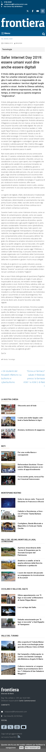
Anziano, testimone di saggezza (31, 430)
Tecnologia (11, 359)
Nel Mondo (4, 39)
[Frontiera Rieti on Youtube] (38, 11)
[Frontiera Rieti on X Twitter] (27, 11)
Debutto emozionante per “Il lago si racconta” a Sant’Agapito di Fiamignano (31, 622)
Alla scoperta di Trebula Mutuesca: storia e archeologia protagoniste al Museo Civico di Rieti (31, 644)
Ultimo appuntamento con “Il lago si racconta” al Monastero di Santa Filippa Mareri (30, 597)
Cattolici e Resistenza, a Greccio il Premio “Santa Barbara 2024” (30, 513)
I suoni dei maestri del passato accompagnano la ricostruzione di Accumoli (31, 575)
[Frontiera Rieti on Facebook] (32, 11)
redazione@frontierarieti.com (15, 4)
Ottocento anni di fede (27, 406)
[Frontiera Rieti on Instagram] (43, 11)
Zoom (11, 39)
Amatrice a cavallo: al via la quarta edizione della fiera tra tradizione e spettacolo (30, 563)
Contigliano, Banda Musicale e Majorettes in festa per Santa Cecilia (30, 525)
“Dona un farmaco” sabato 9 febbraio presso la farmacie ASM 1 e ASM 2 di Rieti (34, 378)
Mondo (5, 359)
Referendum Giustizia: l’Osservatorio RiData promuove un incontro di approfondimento (31, 467)
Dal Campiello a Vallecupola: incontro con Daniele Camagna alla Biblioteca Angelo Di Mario (31, 656)
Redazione (19, 43)
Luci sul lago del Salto (27, 607)
